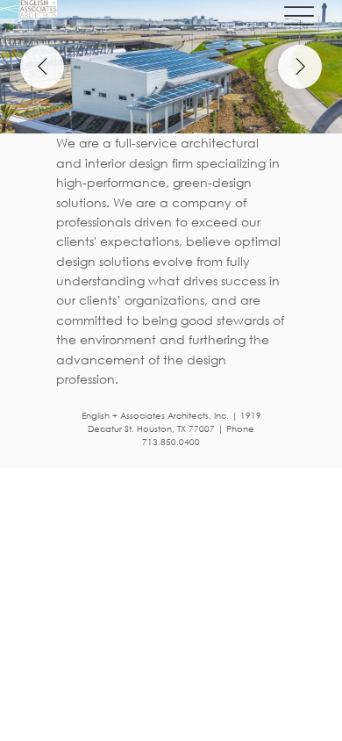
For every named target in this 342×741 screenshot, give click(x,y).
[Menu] (299, 15)
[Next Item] (300, 67)
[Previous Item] (42, 67)
